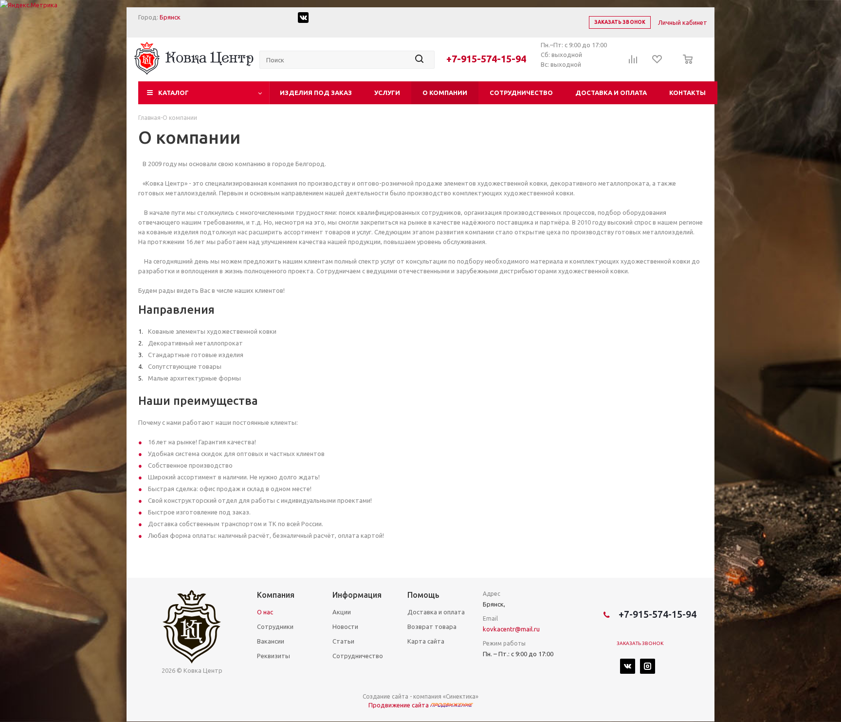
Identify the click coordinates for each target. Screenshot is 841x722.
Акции (341, 611)
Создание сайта (385, 696)
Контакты (687, 92)
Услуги (387, 92)
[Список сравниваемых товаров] (633, 62)
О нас (265, 611)
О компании (444, 92)
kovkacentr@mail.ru (511, 629)
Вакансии (270, 641)
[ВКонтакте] (627, 666)
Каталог (173, 92)
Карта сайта (425, 641)
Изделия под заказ (316, 92)
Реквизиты (273, 655)
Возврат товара (432, 626)
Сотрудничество (521, 92)
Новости (345, 626)
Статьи (343, 641)
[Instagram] (647, 666)
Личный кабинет (682, 22)
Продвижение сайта (399, 705)
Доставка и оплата (611, 92)
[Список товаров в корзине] (685, 66)
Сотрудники (275, 626)
